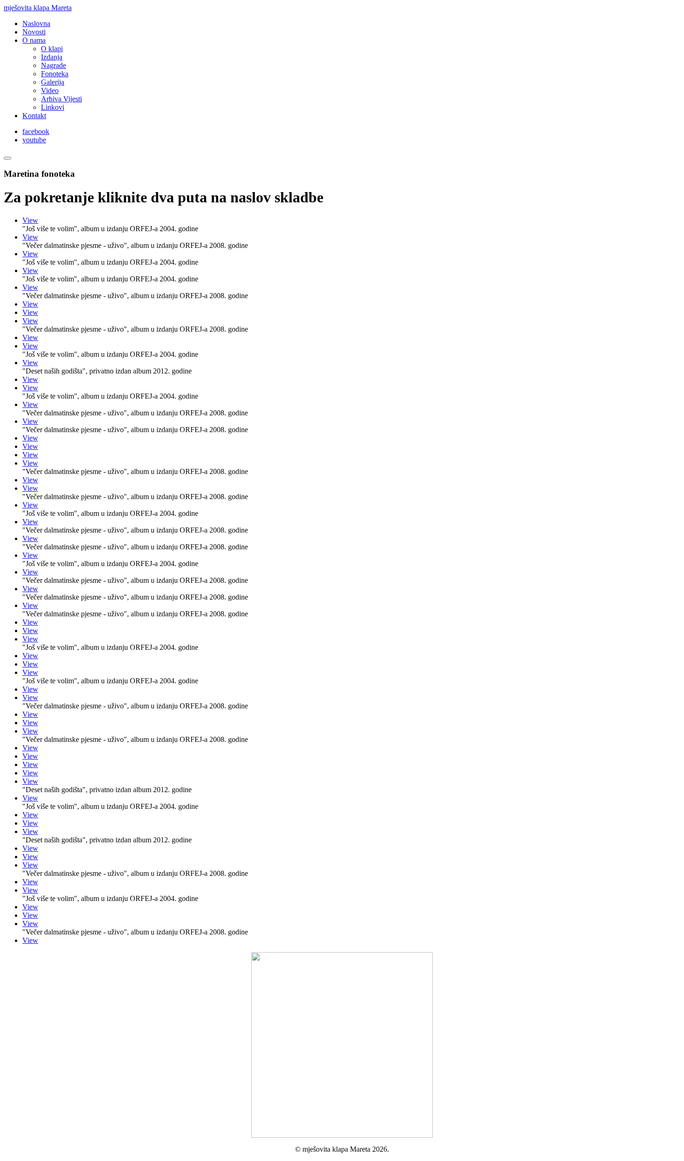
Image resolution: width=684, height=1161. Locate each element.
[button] (34, 40)
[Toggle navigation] (7, 158)
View (30, 220)
